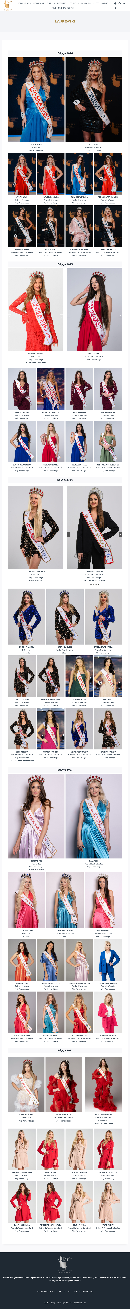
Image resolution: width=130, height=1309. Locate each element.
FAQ (91, 1292)
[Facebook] (120, 3)
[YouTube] (124, 3)
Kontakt (104, 3)
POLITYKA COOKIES (81, 1292)
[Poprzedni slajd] (68, 534)
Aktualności (38, 3)
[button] (36, 105)
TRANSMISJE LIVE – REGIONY (63, 8)
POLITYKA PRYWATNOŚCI (46, 1292)
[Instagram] (115, 3)
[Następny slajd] (61, 316)
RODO (59, 1292)
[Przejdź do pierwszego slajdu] (120, 534)
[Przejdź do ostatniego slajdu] (9, 316)
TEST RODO (67, 1292)
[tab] (90, 584)
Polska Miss (86, 3)
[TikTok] (115, 8)
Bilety (96, 3)
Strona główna (24, 3)
